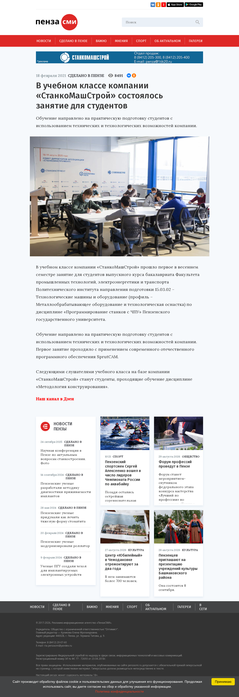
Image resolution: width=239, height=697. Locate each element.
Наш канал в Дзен (55, 398)
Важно (101, 41)
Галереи (196, 41)
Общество (191, 456)
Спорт (141, 41)
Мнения (121, 41)
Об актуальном (168, 41)
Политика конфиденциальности (119, 691)
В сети (203, 607)
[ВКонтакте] (129, 75)
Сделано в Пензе (73, 41)
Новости (43, 41)
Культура (136, 550)
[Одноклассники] (134, 75)
